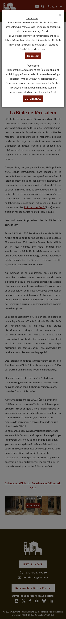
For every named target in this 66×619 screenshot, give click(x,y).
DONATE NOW (33, 98)
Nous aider (33, 55)
